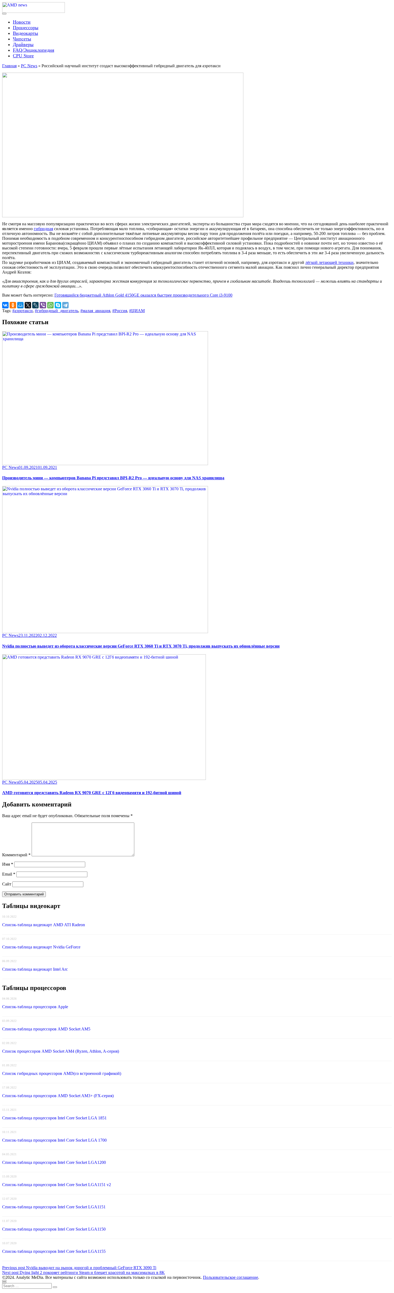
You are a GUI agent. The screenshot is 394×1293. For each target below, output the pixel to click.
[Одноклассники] (13, 305)
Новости (22, 22)
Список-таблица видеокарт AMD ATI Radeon (43, 924)
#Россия (119, 310)
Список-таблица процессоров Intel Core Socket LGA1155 (54, 1251)
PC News (29, 65)
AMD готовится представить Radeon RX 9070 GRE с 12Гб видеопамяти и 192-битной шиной (91, 792)
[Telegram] (65, 305)
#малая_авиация (95, 310)
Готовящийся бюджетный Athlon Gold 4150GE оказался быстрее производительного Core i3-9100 (143, 295)
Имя (7, 864)
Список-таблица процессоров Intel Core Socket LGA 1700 (54, 1140)
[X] (28, 305)
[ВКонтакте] (5, 305)
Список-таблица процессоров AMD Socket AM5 (46, 1029)
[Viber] (43, 305)
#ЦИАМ (137, 310)
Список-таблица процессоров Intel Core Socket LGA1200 (54, 1162)
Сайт (6, 884)
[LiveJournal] (35, 305)
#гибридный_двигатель (56, 310)
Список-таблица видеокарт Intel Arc (35, 969)
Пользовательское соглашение (230, 1277)
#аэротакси (22, 310)
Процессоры (25, 27)
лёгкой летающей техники (329, 262)
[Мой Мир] (20, 305)
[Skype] (58, 305)
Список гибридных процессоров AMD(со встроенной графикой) (61, 1073)
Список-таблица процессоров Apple (35, 1006)
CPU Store (23, 55)
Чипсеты (22, 39)
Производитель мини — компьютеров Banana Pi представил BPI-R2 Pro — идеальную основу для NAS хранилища (113, 478)
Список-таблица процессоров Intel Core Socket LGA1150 (54, 1229)
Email (8, 874)
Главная (9, 65)
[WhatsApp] (50, 305)
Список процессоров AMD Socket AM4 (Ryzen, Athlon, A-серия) (60, 1051)
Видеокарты (25, 33)
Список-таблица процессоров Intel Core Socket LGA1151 (54, 1207)
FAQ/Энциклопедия (33, 50)
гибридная (43, 228)
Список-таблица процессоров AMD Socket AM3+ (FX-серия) (58, 1095)
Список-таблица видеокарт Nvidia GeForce (41, 947)
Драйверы (23, 44)
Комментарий (16, 855)
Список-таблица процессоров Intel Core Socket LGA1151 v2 (56, 1184)
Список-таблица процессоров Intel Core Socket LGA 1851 (54, 1118)
